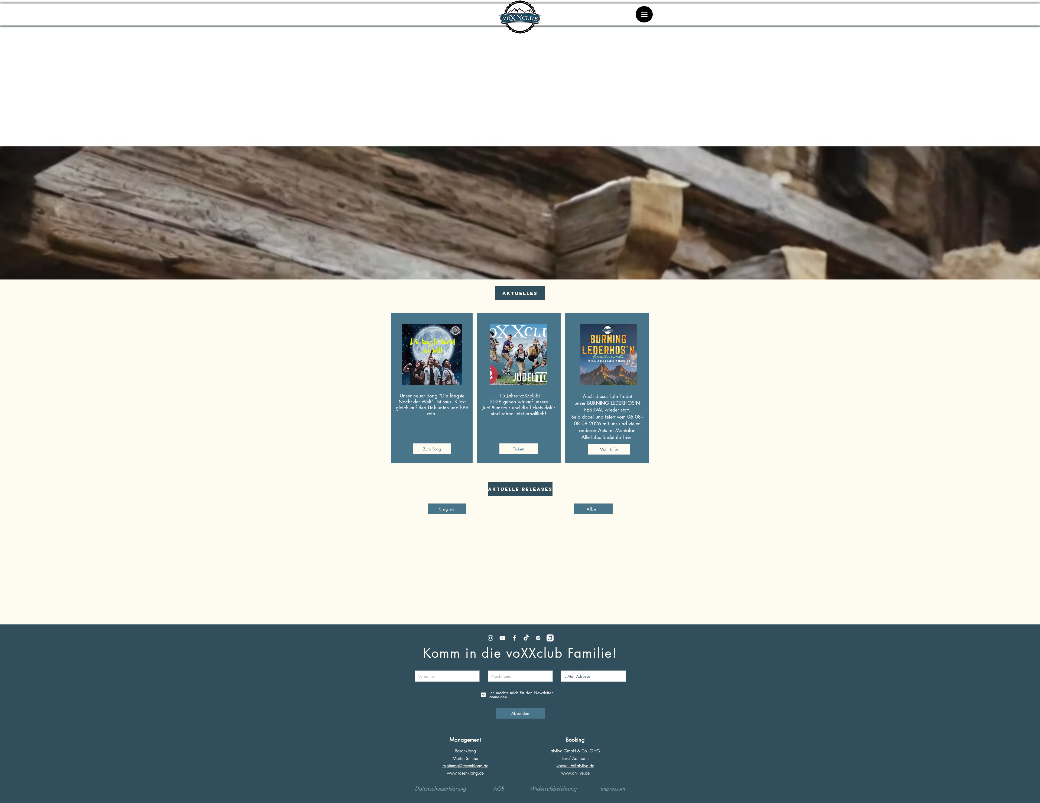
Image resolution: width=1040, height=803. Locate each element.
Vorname (421, 666)
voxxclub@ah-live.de (575, 766)
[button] (520, 293)
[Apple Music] (550, 637)
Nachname (496, 666)
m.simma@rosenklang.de (465, 766)
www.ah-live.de (575, 773)
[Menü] (644, 14)
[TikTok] (526, 637)
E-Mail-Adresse (572, 666)
